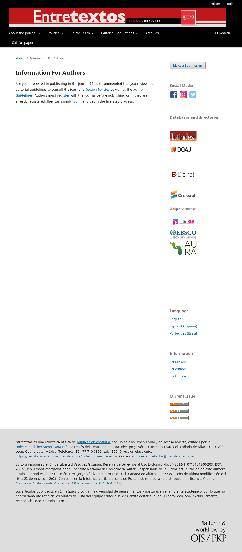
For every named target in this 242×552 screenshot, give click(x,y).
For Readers (178, 362)
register (63, 95)
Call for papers (23, 42)
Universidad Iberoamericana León (42, 446)
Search (224, 33)
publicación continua (93, 442)
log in (77, 101)
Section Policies (97, 89)
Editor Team (81, 33)
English (176, 319)
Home (20, 58)
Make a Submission (187, 65)
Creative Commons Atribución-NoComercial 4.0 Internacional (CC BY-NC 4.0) (116, 480)
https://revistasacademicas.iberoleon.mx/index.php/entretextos (66, 456)
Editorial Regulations (118, 33)
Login (229, 3)
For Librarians (179, 376)
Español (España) (183, 326)
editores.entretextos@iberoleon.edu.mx (163, 456)
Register (214, 3)
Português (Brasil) (184, 333)
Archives (152, 33)
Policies (54, 33)
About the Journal (23, 33)
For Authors (178, 369)
